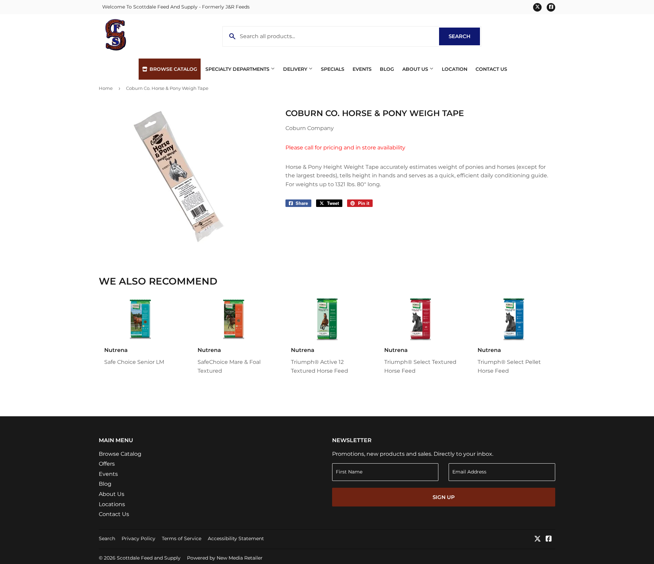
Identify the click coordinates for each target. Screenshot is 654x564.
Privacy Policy (138, 538)
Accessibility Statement (236, 538)
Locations (112, 504)
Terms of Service (181, 538)
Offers (107, 464)
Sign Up (444, 497)
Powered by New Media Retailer (225, 558)
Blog (387, 69)
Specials (332, 69)
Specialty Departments (238, 69)
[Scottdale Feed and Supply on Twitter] (537, 539)
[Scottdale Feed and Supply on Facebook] (549, 539)
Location (454, 69)
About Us (416, 69)
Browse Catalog (172, 69)
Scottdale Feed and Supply (149, 558)
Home (106, 88)
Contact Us (491, 69)
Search (464, 36)
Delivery (296, 69)
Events (362, 69)
